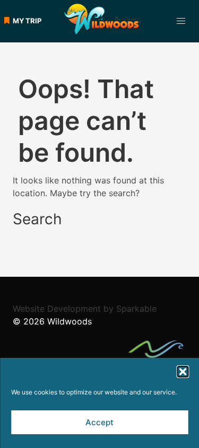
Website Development (57, 308)
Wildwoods (69, 321)
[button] (182, 371)
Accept (99, 422)
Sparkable (136, 308)
